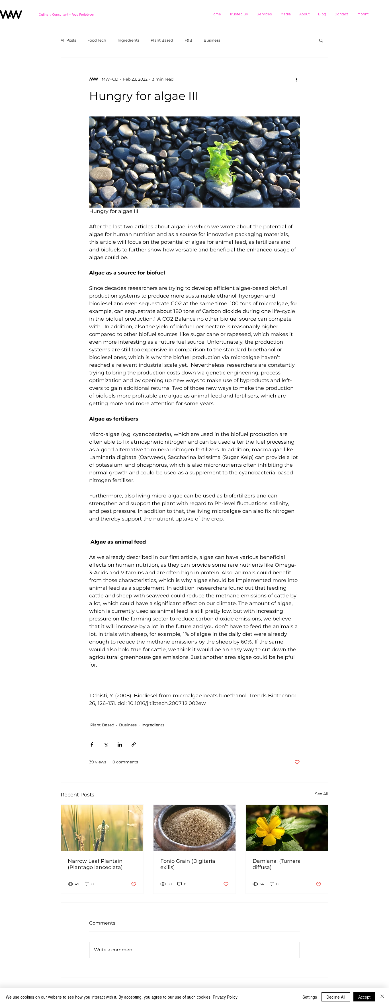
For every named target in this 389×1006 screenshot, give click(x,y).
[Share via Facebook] (92, 744)
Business (212, 40)
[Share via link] (133, 744)
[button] (321, 40)
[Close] (382, 996)
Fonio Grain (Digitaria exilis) (187, 864)
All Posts (68, 40)
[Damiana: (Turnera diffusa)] (287, 828)
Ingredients (128, 40)
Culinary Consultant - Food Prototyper (66, 15)
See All (321, 793)
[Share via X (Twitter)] (105, 744)
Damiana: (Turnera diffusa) (277, 864)
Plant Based (162, 40)
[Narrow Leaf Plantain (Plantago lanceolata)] (102, 828)
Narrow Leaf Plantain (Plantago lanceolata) (95, 864)
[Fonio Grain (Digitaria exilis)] (194, 828)
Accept (364, 997)
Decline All (335, 997)
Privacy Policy (225, 997)
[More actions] (296, 79)
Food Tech (96, 40)
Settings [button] (309, 997)
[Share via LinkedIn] (119, 744)
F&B (188, 40)
